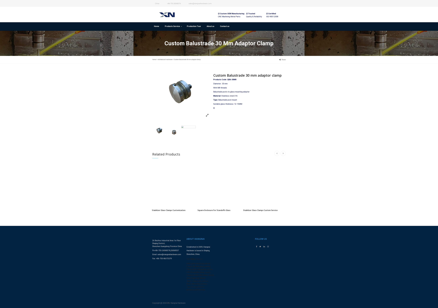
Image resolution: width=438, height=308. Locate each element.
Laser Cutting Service (195, 287)
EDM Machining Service (195, 278)
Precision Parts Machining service (200, 275)
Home (156, 26)
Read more (173, 183)
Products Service (172, 26)
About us (210, 26)
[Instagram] (267, 246)
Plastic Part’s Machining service (199, 269)
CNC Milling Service (194, 259)
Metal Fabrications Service (197, 281)
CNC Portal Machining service (198, 272)
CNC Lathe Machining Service (198, 263)
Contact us (224, 26)
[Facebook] (256, 246)
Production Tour (194, 26)
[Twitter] (260, 246)
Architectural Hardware (165, 59)
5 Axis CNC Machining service (198, 266)
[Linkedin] (264, 246)
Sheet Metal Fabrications (196, 284)
